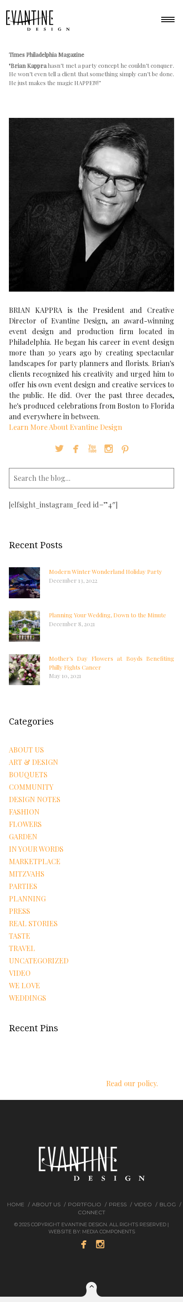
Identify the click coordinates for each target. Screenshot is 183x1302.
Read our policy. (132, 1083)
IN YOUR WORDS (36, 849)
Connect (91, 1212)
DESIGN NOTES (34, 799)
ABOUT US (26, 749)
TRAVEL (22, 948)
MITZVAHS (26, 873)
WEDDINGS (27, 997)
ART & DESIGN (33, 762)
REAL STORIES (33, 923)
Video (143, 1204)
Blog (167, 1204)
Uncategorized (38, 960)
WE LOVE (24, 985)
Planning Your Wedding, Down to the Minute (107, 615)
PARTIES (23, 886)
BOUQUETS (28, 774)
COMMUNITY (31, 786)
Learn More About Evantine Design (65, 427)
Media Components (108, 1231)
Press (19, 911)
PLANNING (27, 898)
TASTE (19, 935)
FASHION (24, 811)
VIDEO (20, 973)
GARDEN (23, 836)
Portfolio (84, 1204)
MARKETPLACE (34, 861)
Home (15, 1204)
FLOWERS (25, 824)
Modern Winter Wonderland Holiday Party (105, 571)
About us (46, 1204)
